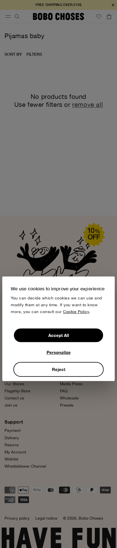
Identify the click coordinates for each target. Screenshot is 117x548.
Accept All (58, 335)
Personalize (59, 352)
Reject (58, 369)
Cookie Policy (76, 311)
